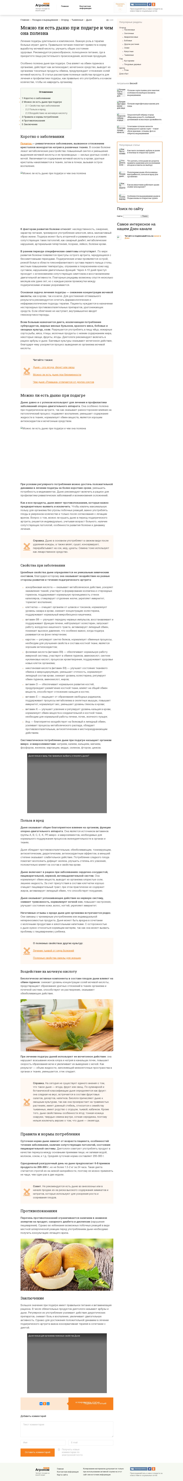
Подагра (26, 144)
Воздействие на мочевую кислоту (46, 113)
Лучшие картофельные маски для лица (143, 104)
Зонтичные (129, 33)
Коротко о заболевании (36, 98)
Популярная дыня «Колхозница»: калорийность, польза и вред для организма (142, 174)
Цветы (122, 68)
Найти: (120, 216)
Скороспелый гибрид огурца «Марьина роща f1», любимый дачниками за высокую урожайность (144, 117)
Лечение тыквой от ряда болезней (53, 951)
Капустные (128, 51)
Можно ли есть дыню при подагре (42, 102)
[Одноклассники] (153, 4)
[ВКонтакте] (41, 1403)
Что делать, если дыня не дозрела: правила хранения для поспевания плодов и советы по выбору (143, 163)
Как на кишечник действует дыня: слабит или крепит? (143, 186)
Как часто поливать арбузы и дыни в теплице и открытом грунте (143, 151)
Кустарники (129, 61)
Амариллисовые (131, 37)
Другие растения (131, 44)
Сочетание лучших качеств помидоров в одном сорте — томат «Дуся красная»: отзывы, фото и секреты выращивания (143, 130)
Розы (126, 70)
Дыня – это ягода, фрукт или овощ (54, 367)
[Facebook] (149, 4)
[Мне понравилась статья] (84, 1402)
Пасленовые (129, 30)
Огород (122, 28)
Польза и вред (35, 109)
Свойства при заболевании (42, 106)
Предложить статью (120, 5)
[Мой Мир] (48, 1403)
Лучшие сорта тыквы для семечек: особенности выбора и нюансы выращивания (143, 92)
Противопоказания (33, 121)
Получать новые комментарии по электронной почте (72, 1452)
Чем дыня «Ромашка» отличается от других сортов (63, 382)
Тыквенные (129, 55)
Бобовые (128, 41)
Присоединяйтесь (141, 4)
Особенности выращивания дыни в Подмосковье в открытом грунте (143, 197)
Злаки (126, 48)
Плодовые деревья (132, 64)
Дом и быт (123, 74)
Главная (65, 6)
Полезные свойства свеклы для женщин (57, 958)
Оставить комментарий (37, 1452)
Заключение (29, 124)
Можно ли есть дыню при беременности (57, 375)
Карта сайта (62, 1475)
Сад (121, 59)
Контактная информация (68, 1472)
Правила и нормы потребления (40, 117)
